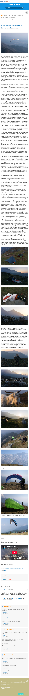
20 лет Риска (3, 690)
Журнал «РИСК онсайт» (6, 684)
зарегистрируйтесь (16, 598)
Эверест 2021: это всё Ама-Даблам (9, 616)
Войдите (4, 598)
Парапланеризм (12, 28)
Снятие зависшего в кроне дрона (9, 665)
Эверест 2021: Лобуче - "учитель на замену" (11, 621)
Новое (8, 19)
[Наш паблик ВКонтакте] (1, 1)
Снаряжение (20, 15)
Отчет (7, 28)
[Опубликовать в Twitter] (7, 579)
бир (6, 566)
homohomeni (5, 612)
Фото (5, 28)
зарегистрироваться (25, 1)
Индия (16, 28)
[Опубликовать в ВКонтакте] (3, 579)
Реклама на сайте (4, 685)
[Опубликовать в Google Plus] (10, 579)
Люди (6, 17)
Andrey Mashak (7, 29)
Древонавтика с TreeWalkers (8, 670)
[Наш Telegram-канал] (9, 1)
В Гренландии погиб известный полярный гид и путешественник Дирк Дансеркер (12, 646)
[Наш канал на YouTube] (7, 1)
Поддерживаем (8, 606)
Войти (18, 1)
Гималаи (8, 566)
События (14, 15)
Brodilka (4, 635)
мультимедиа (12, 17)
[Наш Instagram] (6, 1)
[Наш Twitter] (4, 1)
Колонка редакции (9, 629)
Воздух (2, 28)
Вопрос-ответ (7, 15)
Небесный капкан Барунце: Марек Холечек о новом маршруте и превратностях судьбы (12, 640)
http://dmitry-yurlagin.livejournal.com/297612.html (14, 568)
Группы (2, 17)
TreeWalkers (5, 661)
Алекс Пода (4, 589)
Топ (20, 19)
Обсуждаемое (14, 19)
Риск (2, 15)
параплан (17, 566)
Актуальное (3, 19)
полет (20, 566)
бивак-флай (13, 566)
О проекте (3, 688)
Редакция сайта (5, 617)
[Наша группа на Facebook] (2, 1)
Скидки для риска (5, 21)
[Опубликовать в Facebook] (5, 579)
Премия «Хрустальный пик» (7, 687)
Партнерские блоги (9, 655)
